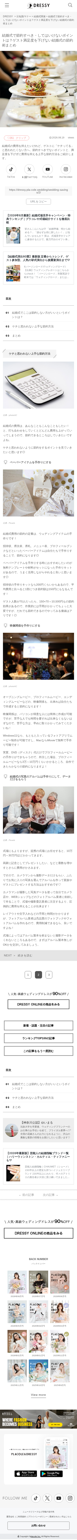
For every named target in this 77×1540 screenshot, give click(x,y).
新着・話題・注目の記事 (38, 1025)
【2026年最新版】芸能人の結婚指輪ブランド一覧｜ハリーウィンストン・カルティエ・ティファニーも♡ (38, 1156)
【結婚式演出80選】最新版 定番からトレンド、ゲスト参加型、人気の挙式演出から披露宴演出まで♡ (38, 258)
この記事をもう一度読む (38, 1051)
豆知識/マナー (23, 16)
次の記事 (50, 1194)
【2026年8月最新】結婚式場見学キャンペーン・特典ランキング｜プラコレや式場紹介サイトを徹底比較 (38, 219)
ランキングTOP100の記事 (38, 1038)
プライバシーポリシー (38, 1517)
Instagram (65, 177)
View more (38, 1394)
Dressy (38, 6)
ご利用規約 (21, 1517)
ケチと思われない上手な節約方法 (33, 326)
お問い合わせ (38, 1525)
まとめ (16, 335)
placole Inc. (35, 1536)
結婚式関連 (40, 16)
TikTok (11, 177)
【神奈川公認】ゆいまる (36, 1122)
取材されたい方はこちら (60, 1517)
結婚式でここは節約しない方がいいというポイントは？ (41, 315)
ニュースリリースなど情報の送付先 (38, 1512)
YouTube (47, 177)
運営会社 (10, 1517)
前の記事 (26, 1194)
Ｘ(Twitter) (29, 177)
